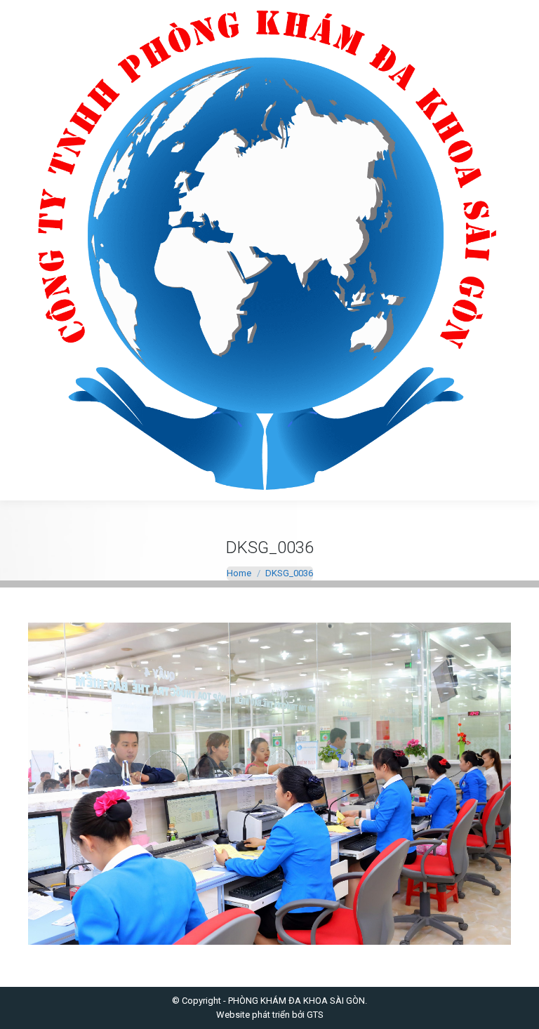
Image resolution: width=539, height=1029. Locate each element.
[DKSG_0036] (269, 784)
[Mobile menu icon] (22, 250)
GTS (315, 1014)
